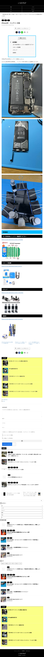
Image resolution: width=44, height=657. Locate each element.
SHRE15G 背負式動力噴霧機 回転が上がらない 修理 (18, 532)
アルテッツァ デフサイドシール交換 (15, 469)
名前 (3, 418)
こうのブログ (22, 3)
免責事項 (23, 650)
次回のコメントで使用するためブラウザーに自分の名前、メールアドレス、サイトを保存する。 (19, 431)
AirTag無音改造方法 (13, 368)
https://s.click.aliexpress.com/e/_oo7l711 (12, 266)
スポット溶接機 (16, 47)
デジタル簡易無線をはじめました (15, 477)
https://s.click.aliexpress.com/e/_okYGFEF (12, 319)
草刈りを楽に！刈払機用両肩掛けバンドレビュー (17, 547)
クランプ (15, 50)
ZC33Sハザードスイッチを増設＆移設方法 (18, 361)
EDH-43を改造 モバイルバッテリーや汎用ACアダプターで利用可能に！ (23, 539)
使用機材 (15, 42)
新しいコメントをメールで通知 (7, 435)
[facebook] (19, 32)
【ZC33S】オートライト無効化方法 (17, 376)
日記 (6, 399)
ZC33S (16, 563)
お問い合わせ (28, 650)
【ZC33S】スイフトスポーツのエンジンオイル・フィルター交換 (23, 391)
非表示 (24, 38)
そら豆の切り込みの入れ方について (14, 555)
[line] (22, 32)
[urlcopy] (27, 32)
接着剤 (14, 52)
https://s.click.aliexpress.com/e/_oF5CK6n (12, 239)
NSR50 (7, 563)
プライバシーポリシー (17, 650)
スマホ (4, 401)
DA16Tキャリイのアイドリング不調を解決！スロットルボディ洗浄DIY (23, 484)
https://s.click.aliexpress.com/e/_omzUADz (12, 292)
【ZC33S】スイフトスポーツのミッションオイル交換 (20, 383)
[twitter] (17, 32)
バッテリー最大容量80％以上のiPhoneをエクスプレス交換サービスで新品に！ (34, 343)
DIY (11, 11)
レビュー (33, 9)
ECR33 (3, 563)
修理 (33, 11)
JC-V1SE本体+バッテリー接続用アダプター (23, 44)
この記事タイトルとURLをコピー (22, 28)
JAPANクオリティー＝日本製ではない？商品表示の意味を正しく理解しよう (23, 524)
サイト (3, 427)
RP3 (13, 563)
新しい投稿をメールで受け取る (7, 438)
